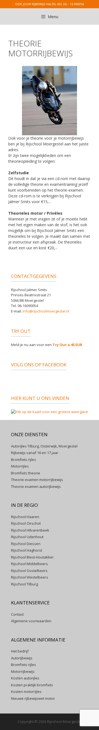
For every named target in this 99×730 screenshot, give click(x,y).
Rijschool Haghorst (26, 550)
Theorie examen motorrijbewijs (37, 479)
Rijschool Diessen (25, 543)
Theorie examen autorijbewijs (36, 486)
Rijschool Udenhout (27, 536)
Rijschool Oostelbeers (29, 570)
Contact (17, 614)
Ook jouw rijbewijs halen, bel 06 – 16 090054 (49, 4)
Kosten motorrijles (26, 691)
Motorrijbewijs (23, 671)
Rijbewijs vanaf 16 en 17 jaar (34, 452)
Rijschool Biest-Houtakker (32, 557)
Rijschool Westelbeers (29, 577)
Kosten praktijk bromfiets (32, 684)
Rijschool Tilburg (24, 584)
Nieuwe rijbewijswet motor (33, 698)
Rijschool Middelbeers (29, 563)
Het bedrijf (20, 651)
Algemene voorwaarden (31, 620)
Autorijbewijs (21, 658)
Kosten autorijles (25, 678)
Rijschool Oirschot (26, 523)
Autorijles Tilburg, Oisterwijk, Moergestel (44, 446)
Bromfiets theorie (25, 473)
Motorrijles (20, 466)
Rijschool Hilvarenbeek (30, 530)
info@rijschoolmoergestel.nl (46, 311)
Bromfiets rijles (23, 459)
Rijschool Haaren (25, 516)
